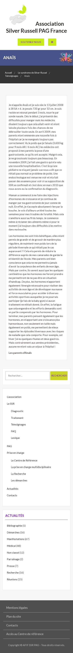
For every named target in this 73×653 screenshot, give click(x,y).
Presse (11, 565)
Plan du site (13, 616)
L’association (14, 396)
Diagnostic (17, 411)
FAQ (13, 431)
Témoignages (18, 424)
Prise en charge (15, 452)
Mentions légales (17, 607)
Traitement (17, 417)
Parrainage (13, 559)
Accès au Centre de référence (24, 634)
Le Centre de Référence (24, 460)
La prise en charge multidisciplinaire (31, 466)
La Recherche (18, 473)
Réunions (12, 579)
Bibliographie (14, 525)
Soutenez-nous (31, 41)
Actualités (12, 488)
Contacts (12, 495)
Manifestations (15, 538)
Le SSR (10, 403)
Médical (11, 545)
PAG (9, 446)
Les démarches (19, 480)
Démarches (13, 532)
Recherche (13, 572)
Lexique (15, 437)
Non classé (13, 552)
